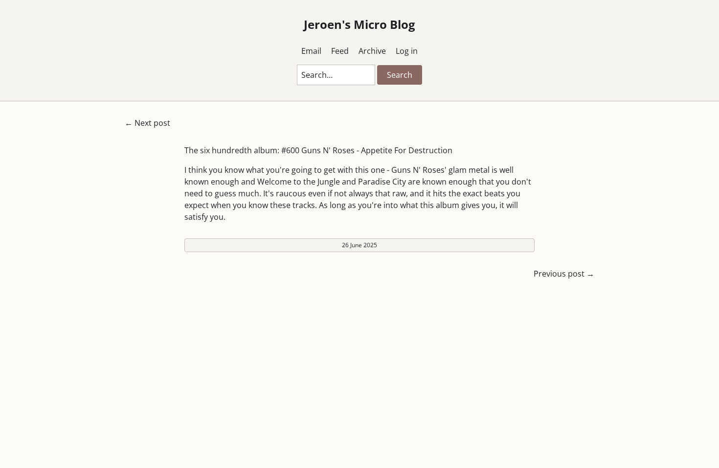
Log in (407, 51)
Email (311, 51)
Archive (372, 51)
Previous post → (564, 273)
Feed (340, 51)
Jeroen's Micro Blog (359, 24)
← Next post (147, 122)
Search (399, 75)
